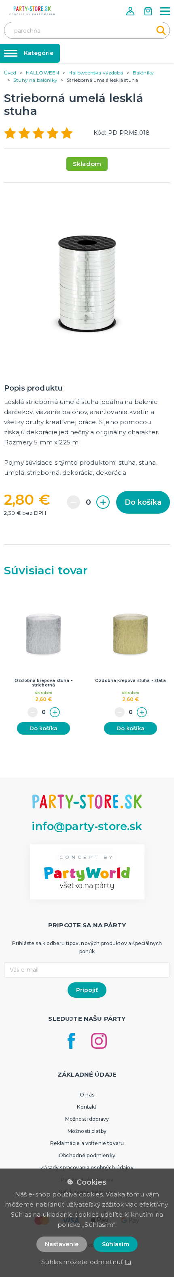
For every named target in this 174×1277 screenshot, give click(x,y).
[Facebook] (71, 1041)
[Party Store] (32, 10)
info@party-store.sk (87, 826)
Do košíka (143, 502)
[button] (131, 11)
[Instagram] (99, 1041)
